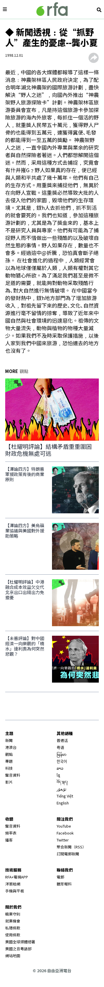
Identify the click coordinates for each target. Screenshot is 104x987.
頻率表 (10, 833)
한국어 (62, 761)
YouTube (64, 826)
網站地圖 (12, 955)
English (63, 803)
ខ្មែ (58, 775)
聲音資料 (12, 775)
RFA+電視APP (16, 877)
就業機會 (12, 921)
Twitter (63, 840)
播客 (9, 840)
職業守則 (12, 914)
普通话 (62, 740)
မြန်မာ (61, 754)
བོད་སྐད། (62, 782)
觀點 (9, 754)
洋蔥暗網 (12, 884)
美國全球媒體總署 (20, 941)
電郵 (60, 877)
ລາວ (60, 768)
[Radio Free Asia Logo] (52, 9)
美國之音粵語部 (18, 948)
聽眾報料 (64, 884)
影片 (9, 782)
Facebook (65, 833)
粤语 (60, 747)
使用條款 (12, 935)
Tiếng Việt (65, 796)
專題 (9, 761)
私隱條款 (12, 928)
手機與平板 (14, 891)
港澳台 (10, 747)
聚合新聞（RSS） (71, 847)
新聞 (9, 740)
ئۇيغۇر (61, 789)
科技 (9, 768)
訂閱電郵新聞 (68, 853)
